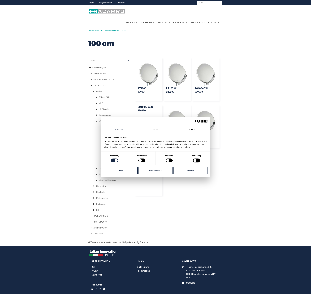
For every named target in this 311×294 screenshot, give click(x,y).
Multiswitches (102, 198)
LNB (101, 168)
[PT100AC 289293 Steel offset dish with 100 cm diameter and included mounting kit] (177, 74)
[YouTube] (104, 289)
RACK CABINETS (101, 216)
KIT (97, 210)
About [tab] (192, 129)
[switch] (141, 160)
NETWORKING (100, 73)
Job (93, 267)
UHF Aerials (104, 109)
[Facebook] (96, 289)
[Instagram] (100, 289)
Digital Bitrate (143, 267)
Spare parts (98, 234)
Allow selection (155, 171)
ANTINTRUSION (100, 228)
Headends (100, 192)
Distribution (101, 204)
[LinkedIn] (92, 289)
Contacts (190, 283)
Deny (120, 171)
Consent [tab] (119, 129)
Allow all (190, 171)
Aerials (99, 91)
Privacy (94, 271)
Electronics (101, 186)
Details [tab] (156, 129)
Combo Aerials (105, 115)
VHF (101, 103)
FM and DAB (104, 97)
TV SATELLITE (100, 85)
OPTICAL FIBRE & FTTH (104, 79)
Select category (99, 67)
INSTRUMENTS (100, 222)
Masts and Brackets (107, 180)
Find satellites (143, 271)
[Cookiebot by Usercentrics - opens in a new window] (196, 121)
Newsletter (96, 275)
